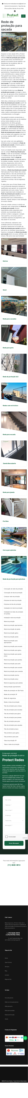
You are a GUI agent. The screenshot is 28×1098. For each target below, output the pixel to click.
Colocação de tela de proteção (13, 592)
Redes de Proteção (9, 1014)
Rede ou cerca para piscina (11, 1002)
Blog (6, 970)
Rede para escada (9, 434)
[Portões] (14, 508)
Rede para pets (8, 348)
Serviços (7, 966)
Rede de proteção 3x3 (10, 377)
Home (6, 958)
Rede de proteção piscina (11, 675)
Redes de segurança (10, 698)
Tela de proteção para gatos (12, 713)
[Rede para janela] (14, 479)
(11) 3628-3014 (14, 865)
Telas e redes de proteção (11, 744)
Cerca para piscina (9, 550)
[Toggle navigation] (20, 15)
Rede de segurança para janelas (13, 683)
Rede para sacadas (9, 319)
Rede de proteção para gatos (12, 650)
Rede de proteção (9, 621)
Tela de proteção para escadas (13, 710)
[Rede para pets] (14, 335)
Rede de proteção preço (11, 679)
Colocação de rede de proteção (13, 589)
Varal (4, 290)
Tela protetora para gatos (11, 733)
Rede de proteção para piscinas (14, 579)
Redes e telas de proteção (11, 702)
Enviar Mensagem (14, 843)
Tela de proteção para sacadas (13, 725)
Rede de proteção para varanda (13, 671)
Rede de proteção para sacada (13, 667)
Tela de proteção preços (11, 729)
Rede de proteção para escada (13, 646)
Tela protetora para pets (11, 736)
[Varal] (14, 277)
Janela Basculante (9, 463)
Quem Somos (8, 962)
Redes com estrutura (10, 405)
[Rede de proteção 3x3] (14, 364)
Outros (5, 261)
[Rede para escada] (14, 422)
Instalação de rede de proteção (13, 608)
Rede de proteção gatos (11, 633)
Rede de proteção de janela (12, 629)
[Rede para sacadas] (14, 306)
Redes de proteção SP (10, 694)
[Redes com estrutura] (14, 393)
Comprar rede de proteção (12, 596)
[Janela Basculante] (14, 450)
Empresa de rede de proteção (13, 600)
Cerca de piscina (9, 997)
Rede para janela (8, 492)
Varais (6, 1019)
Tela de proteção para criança (13, 706)
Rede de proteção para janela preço (12, 655)
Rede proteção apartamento (12, 686)
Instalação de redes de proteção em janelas (13, 613)
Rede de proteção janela (11, 637)
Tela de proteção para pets (12, 721)
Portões (6, 521)
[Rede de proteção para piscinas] (14, 566)
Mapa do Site (8, 979)
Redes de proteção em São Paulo (14, 690)
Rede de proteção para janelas (13, 660)
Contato (7, 975)
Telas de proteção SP (10, 740)
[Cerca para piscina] (14, 537)
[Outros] (14, 248)
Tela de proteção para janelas (12, 717)
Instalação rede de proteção (12, 617)
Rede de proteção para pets (12, 663)
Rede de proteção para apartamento (11, 641)
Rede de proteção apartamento (13, 625)
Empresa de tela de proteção (12, 604)
